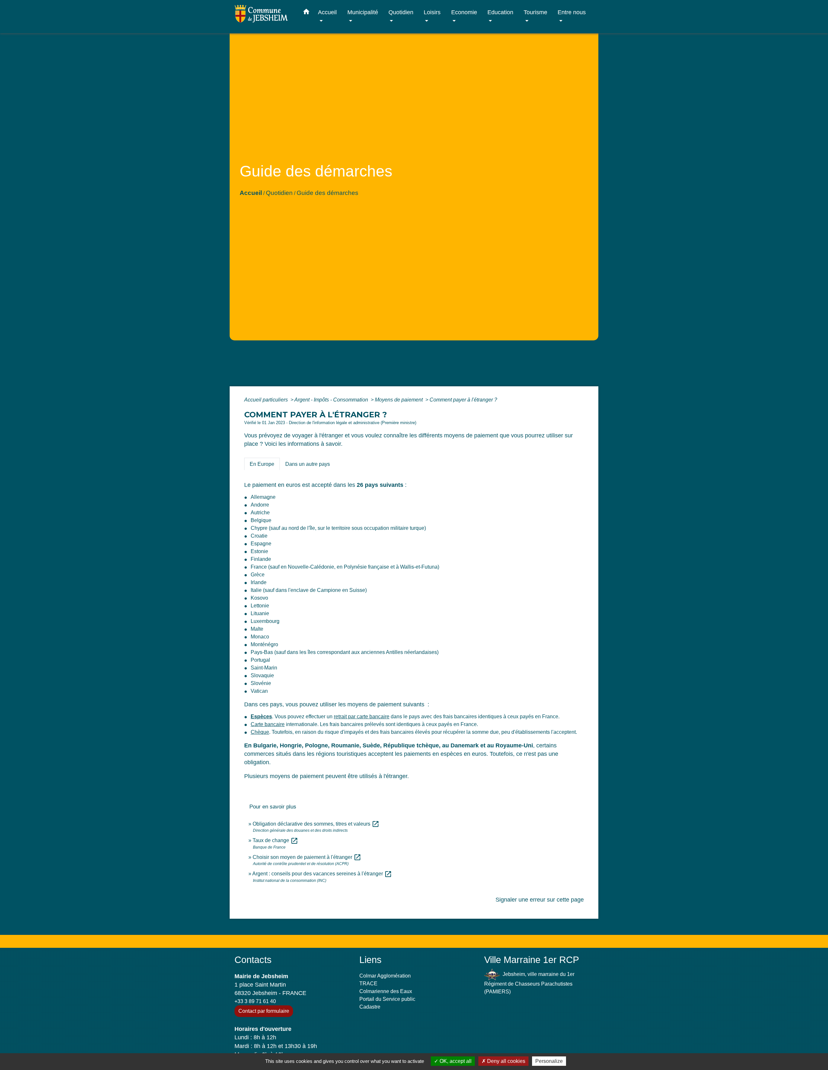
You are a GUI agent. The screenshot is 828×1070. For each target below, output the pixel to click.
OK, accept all (455, 1061)
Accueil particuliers (266, 399)
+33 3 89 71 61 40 (255, 1001)
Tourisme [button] (535, 12)
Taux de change (275, 840)
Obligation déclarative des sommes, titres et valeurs (316, 824)
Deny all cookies (505, 1061)
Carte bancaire (268, 724)
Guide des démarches (327, 192)
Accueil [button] (327, 12)
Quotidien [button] (400, 12)
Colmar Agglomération (385, 976)
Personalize (549, 1061)
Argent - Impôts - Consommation (331, 399)
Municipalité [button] (362, 12)
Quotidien (279, 192)
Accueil (251, 192)
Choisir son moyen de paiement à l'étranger (307, 857)
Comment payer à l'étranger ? (463, 399)
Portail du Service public (387, 999)
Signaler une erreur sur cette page (540, 899)
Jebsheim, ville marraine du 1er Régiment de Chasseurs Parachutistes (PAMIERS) (529, 982)
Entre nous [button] (572, 12)
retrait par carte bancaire (361, 716)
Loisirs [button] (432, 12)
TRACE (368, 983)
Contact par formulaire (263, 1011)
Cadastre (369, 1007)
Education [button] (500, 12)
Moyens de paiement (399, 399)
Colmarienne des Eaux (385, 991)
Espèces (261, 716)
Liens (370, 960)
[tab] (262, 464)
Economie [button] (464, 12)
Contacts (253, 960)
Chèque (260, 732)
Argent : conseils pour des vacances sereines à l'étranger (322, 873)
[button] (306, 13)
